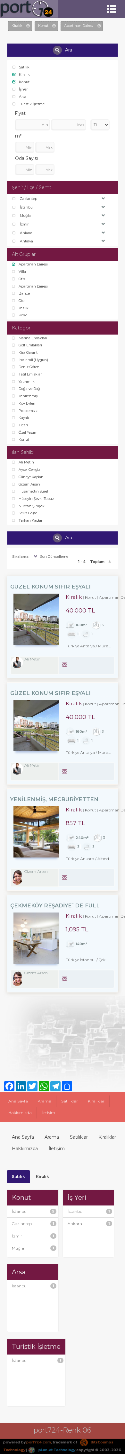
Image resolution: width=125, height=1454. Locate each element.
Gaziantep (33, 1223)
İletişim (48, 1112)
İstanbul (33, 1211)
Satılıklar (69, 1101)
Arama (45, 1101)
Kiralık (42, 1176)
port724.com (38, 1442)
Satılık (18, 1176)
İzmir (33, 1236)
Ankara (89, 1223)
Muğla (33, 1248)
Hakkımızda (20, 1112)
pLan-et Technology (56, 1450)
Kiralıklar (96, 1101)
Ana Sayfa (18, 1101)
